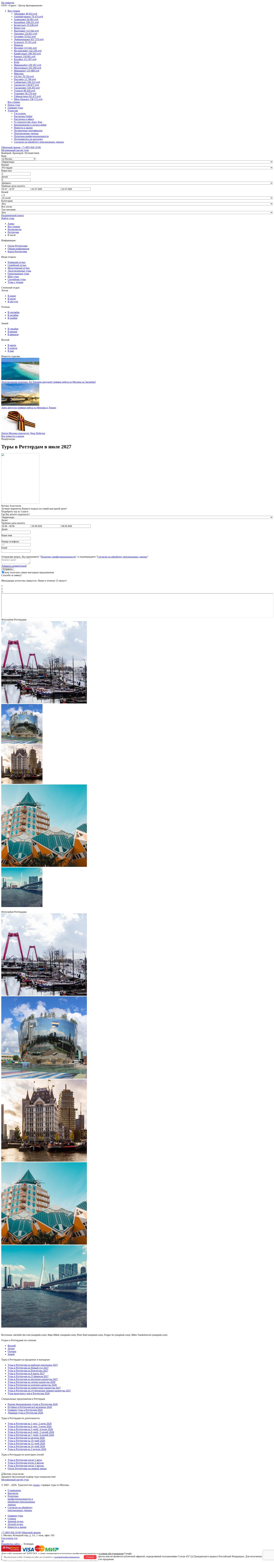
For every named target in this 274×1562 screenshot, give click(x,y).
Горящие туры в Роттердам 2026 (25, 1410)
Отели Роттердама (17, 245)
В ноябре (12, 318)
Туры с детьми (15, 282)
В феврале (13, 334)
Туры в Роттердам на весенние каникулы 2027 (33, 1379)
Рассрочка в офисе (24, 119)
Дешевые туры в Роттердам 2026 (25, 1412)
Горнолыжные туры (18, 273)
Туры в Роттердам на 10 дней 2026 (26, 1440)
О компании (14, 1490)
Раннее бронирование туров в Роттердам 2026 (33, 1404)
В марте (12, 345)
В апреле (12, 348)
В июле (12, 298)
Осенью (12, 1351)
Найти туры (7, 218)
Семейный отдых (17, 265)
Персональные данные (26, 133)
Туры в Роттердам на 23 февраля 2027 (28, 1376)
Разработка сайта (10, 1544)
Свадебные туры (17, 279)
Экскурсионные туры (19, 270)
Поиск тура (14, 105)
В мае (11, 351)
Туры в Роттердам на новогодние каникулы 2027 (34, 1387)
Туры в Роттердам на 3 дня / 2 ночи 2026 (30, 1423)
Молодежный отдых (19, 268)
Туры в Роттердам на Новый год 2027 (28, 1367)
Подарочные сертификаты (28, 130)
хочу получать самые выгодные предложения (29, 572)
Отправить (8, 569)
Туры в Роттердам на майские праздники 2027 (33, 1365)
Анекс (36, 1485)
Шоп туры (13, 276)
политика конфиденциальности (79, 1553)
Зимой (11, 1354)
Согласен (90, 1557)
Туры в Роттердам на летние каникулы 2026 (31, 1382)
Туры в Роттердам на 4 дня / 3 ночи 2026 (30, 1426)
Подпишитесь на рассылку (28, 139)
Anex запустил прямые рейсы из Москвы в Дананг (28, 407)
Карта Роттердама (17, 251)
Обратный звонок (31, 1532)
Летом (11, 1348)
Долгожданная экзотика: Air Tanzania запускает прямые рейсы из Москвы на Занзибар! (48, 382)
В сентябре (14, 312)
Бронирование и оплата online (30, 124)
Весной (12, 1345)
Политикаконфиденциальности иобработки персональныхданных (21, 1500)
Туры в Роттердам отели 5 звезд (25, 1460)
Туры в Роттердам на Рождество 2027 (28, 1370)
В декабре (13, 328)
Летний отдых (15, 1524)
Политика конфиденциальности (31, 136)
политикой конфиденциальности (66, 1557)
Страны (12, 1518)
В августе (13, 301)
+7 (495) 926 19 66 (31, 147)
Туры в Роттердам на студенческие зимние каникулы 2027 (39, 1390)
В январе (12, 331)
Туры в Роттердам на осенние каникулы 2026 (32, 1385)
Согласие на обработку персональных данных (39, 142)
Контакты (13, 1493)
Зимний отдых (15, 1521)
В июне (12, 295)
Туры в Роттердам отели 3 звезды (26, 1465)
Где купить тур (9, 1538)
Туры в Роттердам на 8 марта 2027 (26, 1373)
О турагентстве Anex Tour (28, 122)
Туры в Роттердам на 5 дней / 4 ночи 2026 (30, 1429)
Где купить (20, 113)
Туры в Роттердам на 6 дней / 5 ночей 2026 (31, 1432)
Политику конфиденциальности (58, 556)
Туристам (13, 110)
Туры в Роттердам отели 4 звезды (26, 1462)
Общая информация (18, 248)
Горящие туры (15, 107)
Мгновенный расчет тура (15, 1479)
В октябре (13, 315)
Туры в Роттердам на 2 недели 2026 (27, 1449)
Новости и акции (23, 127)
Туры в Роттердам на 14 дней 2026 (26, 1446)
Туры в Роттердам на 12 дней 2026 (26, 1443)
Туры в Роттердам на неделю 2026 (26, 1437)
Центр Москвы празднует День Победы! (23, 433)
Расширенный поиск (12, 215)
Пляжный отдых (17, 262)
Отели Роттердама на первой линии (27, 1468)
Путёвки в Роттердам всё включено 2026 (30, 1407)
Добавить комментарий (14, 566)
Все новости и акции (12, 436)
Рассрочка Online (23, 116)
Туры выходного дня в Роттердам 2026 (29, 1393)
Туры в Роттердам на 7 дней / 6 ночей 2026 (31, 1435)
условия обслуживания (111, 1553)
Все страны (14, 10)
